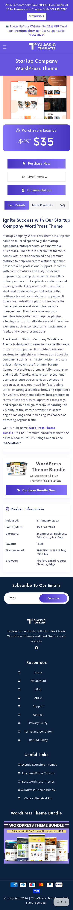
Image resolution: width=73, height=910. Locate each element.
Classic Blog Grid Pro (38, 798)
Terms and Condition (38, 731)
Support (38, 706)
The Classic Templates (46, 898)
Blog (38, 689)
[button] (5, 47)
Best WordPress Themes (38, 781)
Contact (38, 714)
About (38, 698)
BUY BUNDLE (36, 16)
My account (38, 681)
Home (38, 672)
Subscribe (53, 598)
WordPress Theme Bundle (38, 790)
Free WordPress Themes (38, 773)
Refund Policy (38, 740)
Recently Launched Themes (38, 764)
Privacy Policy (38, 723)
